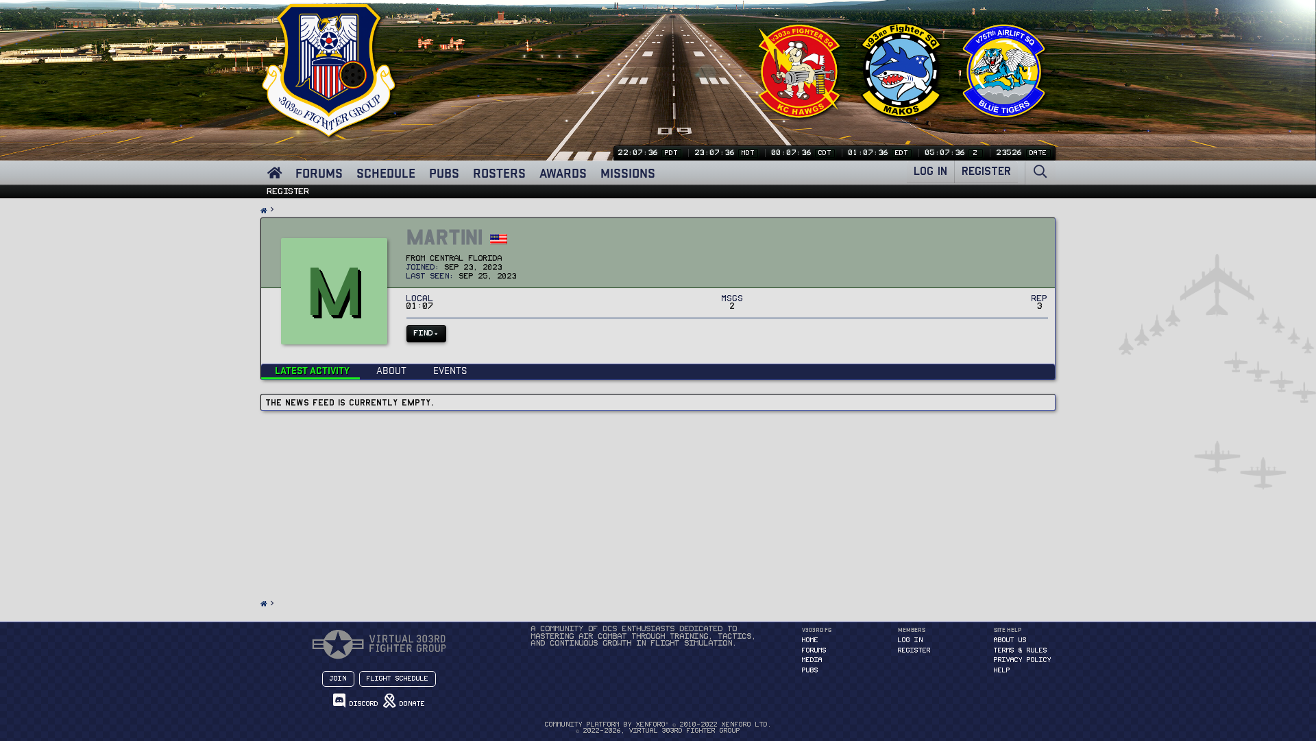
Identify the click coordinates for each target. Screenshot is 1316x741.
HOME (810, 640)
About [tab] (391, 370)
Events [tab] (450, 370)
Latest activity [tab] (312, 370)
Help (1002, 670)
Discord (361, 704)
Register (288, 191)
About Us (1010, 640)
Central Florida (466, 258)
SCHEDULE (385, 173)
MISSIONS (627, 173)
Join (338, 678)
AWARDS (563, 173)
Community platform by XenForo (658, 724)
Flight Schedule (397, 678)
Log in (910, 640)
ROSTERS (499, 173)
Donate (410, 704)
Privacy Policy (1022, 660)
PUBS (444, 173)
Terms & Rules (1020, 650)
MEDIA (812, 660)
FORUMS (319, 173)
